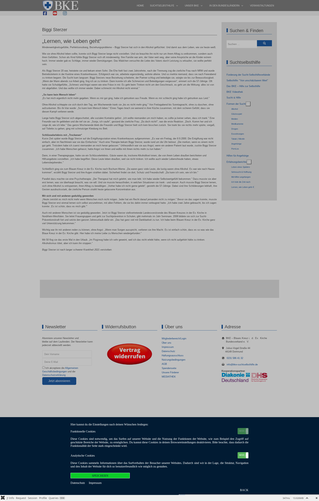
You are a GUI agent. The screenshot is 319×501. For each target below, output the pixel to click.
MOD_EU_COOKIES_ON (243, 431)
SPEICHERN (100, 475)
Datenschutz (78, 482)
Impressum (95, 482)
